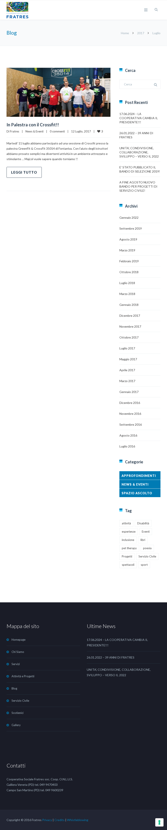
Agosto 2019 (128, 239)
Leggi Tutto (24, 172)
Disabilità (143, 523)
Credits (59, 820)
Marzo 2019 (127, 250)
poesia (147, 548)
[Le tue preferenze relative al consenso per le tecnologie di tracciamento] (159, 822)
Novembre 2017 (130, 326)
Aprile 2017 (127, 370)
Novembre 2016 (130, 413)
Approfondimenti (139, 476)
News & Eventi (34, 131)
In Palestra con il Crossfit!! (33, 124)
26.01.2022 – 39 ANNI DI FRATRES (110, 657)
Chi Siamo (18, 652)
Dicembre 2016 (129, 403)
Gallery (16, 725)
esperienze (128, 531)
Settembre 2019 (130, 228)
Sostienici (17, 713)
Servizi (16, 664)
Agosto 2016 (128, 435)
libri (142, 540)
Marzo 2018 (127, 294)
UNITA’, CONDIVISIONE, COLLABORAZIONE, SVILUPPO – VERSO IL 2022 (139, 152)
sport (144, 564)
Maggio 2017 (128, 359)
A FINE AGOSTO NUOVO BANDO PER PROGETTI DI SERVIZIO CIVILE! (138, 186)
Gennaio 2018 (129, 305)
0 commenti (57, 131)
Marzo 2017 (127, 381)
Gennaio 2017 (129, 392)
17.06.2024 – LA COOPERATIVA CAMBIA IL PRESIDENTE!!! (138, 118)
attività (126, 523)
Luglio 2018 (127, 283)
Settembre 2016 (130, 424)
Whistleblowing (77, 820)
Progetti (127, 556)
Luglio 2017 (127, 348)
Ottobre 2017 (129, 337)
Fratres (14, 131)
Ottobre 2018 (129, 272)
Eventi (146, 531)
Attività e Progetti (23, 676)
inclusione (128, 540)
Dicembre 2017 (129, 315)
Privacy (47, 820)
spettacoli (128, 564)
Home (125, 33)
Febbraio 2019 (129, 261)
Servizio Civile (147, 556)
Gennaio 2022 (129, 217)
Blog (14, 688)
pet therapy (129, 548)
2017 (140, 33)
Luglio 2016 (127, 446)
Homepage (18, 639)
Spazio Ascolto (137, 493)
